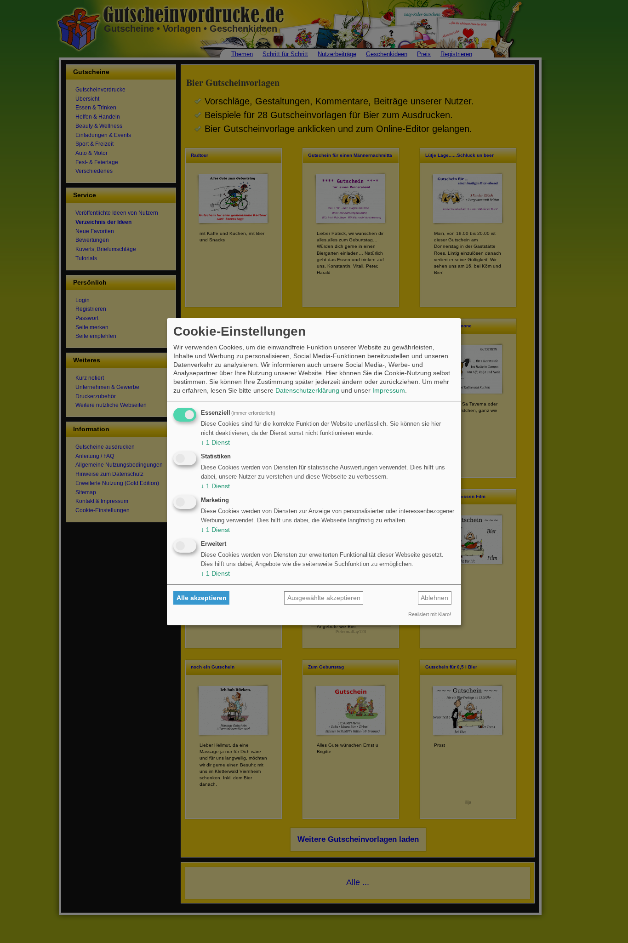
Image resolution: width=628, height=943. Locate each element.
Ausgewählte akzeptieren (323, 597)
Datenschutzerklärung (307, 390)
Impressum (388, 390)
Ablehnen (434, 597)
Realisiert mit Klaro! (429, 614)
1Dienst (215, 442)
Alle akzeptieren (202, 597)
